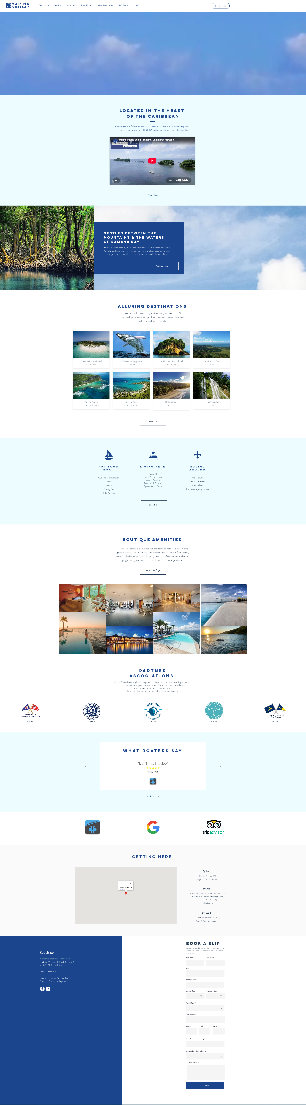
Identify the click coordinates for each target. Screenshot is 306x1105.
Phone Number (191, 979)
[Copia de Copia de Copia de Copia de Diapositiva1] (155, 796)
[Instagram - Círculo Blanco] (48, 989)
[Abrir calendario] (201, 996)
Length (188, 1026)
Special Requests (193, 1062)
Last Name (210, 957)
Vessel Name (191, 1014)
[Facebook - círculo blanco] (42, 989)
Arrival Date (191, 991)
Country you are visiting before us (198, 1039)
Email (188, 968)
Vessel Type (190, 1003)
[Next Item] (243, 619)
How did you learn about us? (196, 1051)
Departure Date (211, 991)
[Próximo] (220, 765)
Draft (215, 1026)
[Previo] (85, 765)
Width (201, 1026)
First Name (190, 957)
